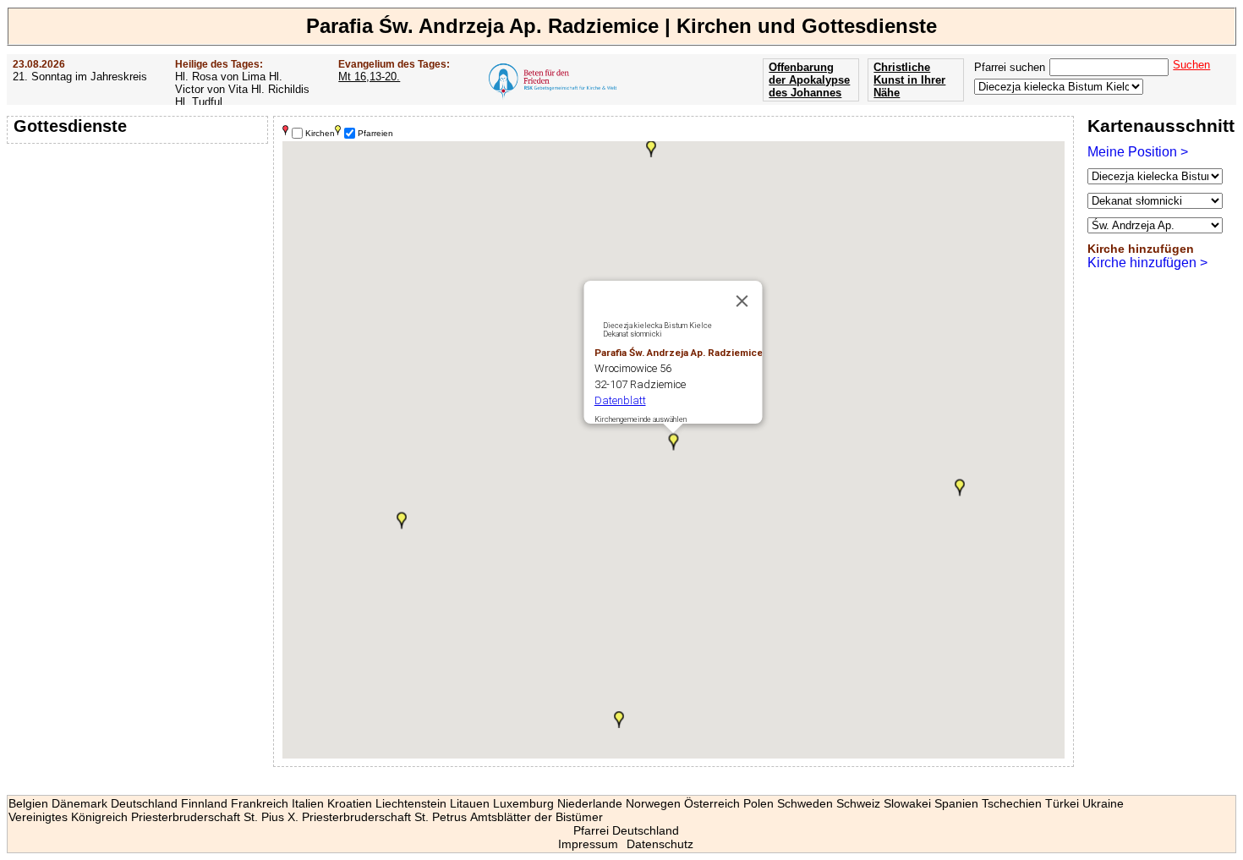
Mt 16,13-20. (369, 76)
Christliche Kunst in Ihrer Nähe (909, 80)
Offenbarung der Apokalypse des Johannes (809, 80)
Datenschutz (660, 844)
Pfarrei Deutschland (626, 830)
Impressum (588, 844)
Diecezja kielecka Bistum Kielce (657, 325)
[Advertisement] (139, 258)
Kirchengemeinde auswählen (640, 419)
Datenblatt (620, 400)
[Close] (742, 301)
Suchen (1191, 64)
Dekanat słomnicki (632, 334)
